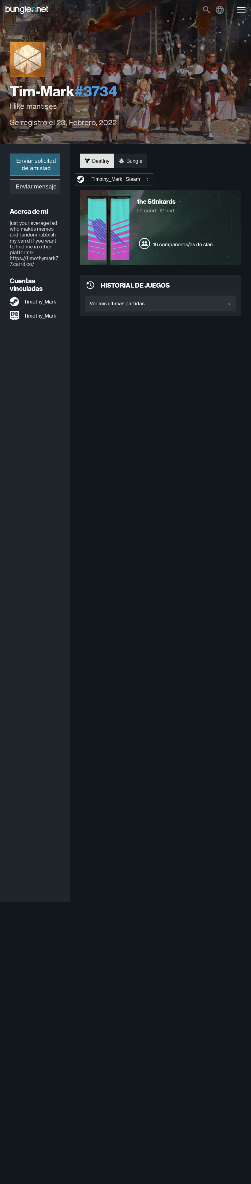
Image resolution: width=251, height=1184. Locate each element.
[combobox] (114, 179)
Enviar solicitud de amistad (36, 164)
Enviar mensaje (36, 186)
